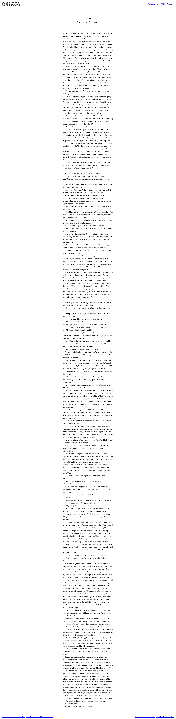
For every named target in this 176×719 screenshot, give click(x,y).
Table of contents (167, 4)
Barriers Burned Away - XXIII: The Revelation (154, 716)
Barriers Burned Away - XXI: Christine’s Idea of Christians (27, 716)
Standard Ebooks (11, 4)
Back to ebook (153, 4)
